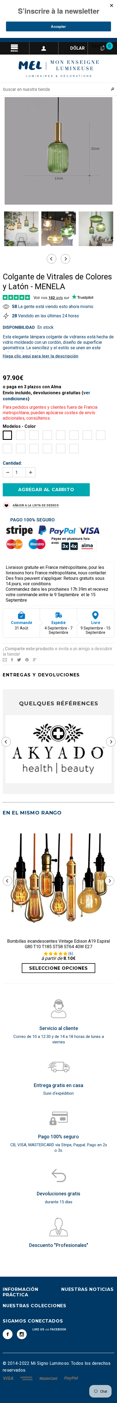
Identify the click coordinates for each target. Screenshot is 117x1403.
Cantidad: (12, 463)
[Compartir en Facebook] (12, 659)
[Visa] (8, 1378)
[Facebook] (8, 1334)
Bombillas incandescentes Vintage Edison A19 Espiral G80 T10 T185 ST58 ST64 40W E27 (58, 944)
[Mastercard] (49, 1378)
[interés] (27, 659)
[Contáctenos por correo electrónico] (5, 659)
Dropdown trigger (44, 48)
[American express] (27, 1378)
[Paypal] (71, 1378)
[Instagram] (22, 1334)
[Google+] (34, 659)
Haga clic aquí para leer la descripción (40, 356)
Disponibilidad (19, 327)
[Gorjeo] (19, 659)
